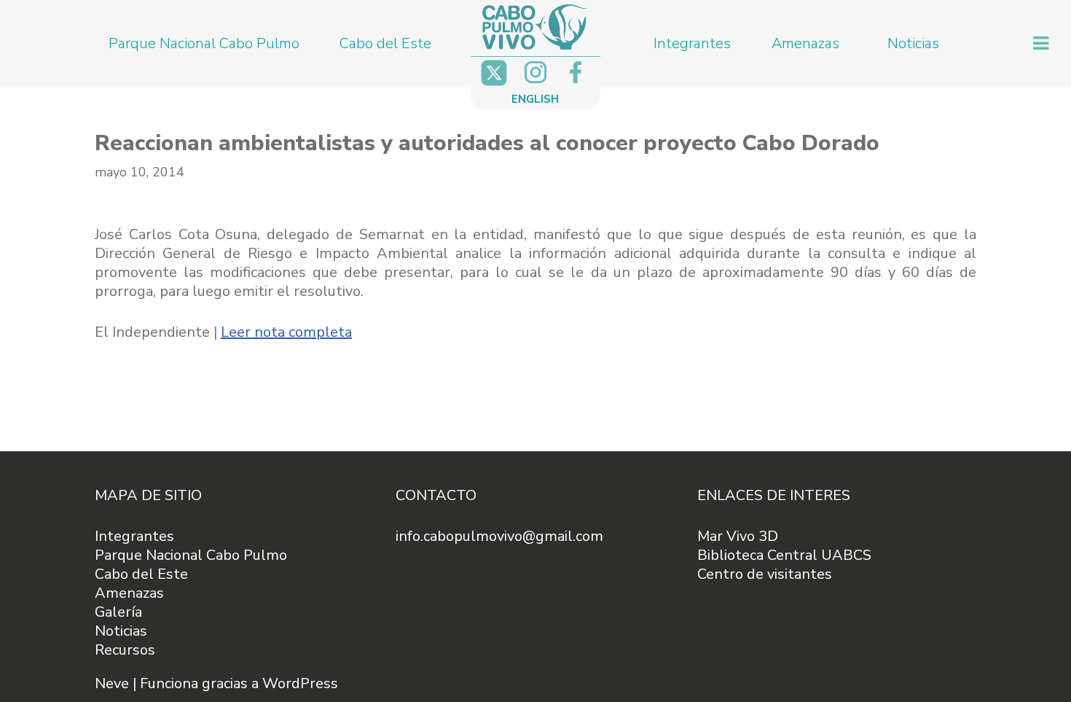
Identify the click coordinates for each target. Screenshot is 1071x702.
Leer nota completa (286, 332)
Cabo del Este (385, 43)
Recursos (125, 650)
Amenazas (805, 43)
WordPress (300, 683)
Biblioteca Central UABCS (784, 555)
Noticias (913, 43)
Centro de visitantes (764, 574)
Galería (118, 612)
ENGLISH (535, 99)
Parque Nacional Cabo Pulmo (204, 43)
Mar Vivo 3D (737, 536)
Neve (112, 683)
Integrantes (692, 43)
